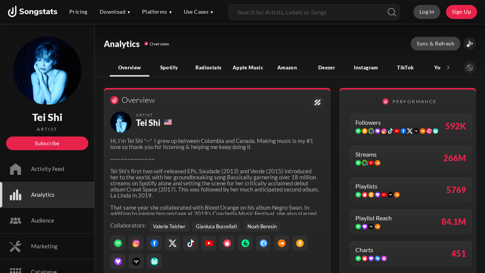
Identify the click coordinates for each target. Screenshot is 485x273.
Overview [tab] (129, 67)
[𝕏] (172, 243)
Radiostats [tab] (209, 67)
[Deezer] (117, 261)
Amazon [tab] (287, 67)
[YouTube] (208, 243)
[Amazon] (299, 243)
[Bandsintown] (154, 261)
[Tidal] (136, 261)
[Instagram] (136, 243)
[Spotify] (117, 243)
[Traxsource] (263, 243)
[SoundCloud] (281, 243)
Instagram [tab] (366, 67)
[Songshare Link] (469, 44)
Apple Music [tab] (248, 67)
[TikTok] (190, 243)
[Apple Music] (227, 243)
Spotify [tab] (169, 67)
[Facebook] (154, 243)
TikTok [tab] (405, 67)
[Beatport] (245, 243)
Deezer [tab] (326, 67)
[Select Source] (469, 67)
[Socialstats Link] (317, 102)
